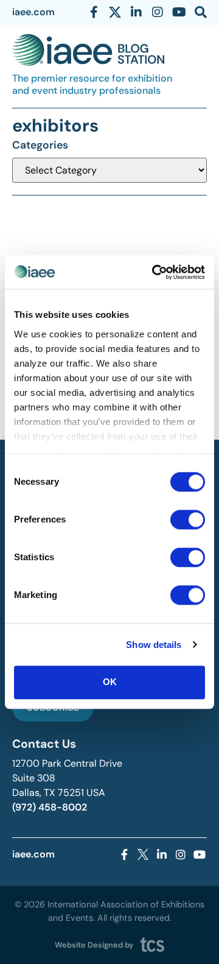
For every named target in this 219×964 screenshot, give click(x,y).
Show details (153, 644)
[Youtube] (179, 12)
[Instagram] (157, 12)
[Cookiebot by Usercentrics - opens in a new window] (154, 272)
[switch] (187, 519)
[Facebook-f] (94, 12)
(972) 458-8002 (49, 807)
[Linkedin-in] (136, 12)
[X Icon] (115, 12)
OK (110, 682)
